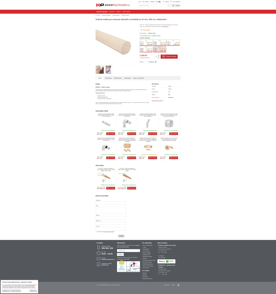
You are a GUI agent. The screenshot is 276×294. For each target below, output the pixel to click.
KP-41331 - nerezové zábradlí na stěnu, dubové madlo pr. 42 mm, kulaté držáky (127, 169)
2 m (173, 40)
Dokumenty (145, 276)
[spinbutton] (153, 56)
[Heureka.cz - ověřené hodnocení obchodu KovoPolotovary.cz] (121, 271)
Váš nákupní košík (173, 5)
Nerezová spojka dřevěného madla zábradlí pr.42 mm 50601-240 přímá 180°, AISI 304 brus (106, 115)
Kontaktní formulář (106, 264)
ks (156, 56)
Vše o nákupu (145, 1)
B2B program (126, 11)
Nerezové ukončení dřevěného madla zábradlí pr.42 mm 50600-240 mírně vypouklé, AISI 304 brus (169, 115)
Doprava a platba (147, 252)
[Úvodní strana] (113, 5)
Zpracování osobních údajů (149, 260)
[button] (158, 56)
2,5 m (146, 47)
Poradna (118, 11)
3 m (160, 47)
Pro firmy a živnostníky (148, 265)
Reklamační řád (146, 254)
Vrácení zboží (146, 267)
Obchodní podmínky (147, 256)
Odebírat (120, 254)
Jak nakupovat (146, 251)
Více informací (165, 26)
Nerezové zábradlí (106, 15)
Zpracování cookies (147, 262)
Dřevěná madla (125, 15)
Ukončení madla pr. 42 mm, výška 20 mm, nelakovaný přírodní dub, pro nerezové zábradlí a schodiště (169, 139)
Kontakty (152, 1)
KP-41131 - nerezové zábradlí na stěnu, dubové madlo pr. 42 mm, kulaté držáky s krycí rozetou (106, 169)
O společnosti (146, 249)
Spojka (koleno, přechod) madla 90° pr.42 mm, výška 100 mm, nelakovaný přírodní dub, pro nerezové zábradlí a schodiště (148, 140)
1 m (146, 40)
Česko (157, 1)
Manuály (145, 273)
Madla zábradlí (116, 15)
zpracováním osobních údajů (108, 231)
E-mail (108, 258)
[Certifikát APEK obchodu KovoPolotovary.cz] (133, 271)
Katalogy (145, 274)
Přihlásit (167, 1)
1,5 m (159, 40)
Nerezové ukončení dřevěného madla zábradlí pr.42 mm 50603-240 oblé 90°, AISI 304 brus (106, 139)
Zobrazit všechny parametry (157, 100)
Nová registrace (176, 1)
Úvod (139, 1)
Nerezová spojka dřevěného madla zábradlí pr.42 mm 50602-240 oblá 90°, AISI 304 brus (127, 115)
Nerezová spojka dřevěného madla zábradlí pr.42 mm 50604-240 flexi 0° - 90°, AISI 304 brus (148, 115)
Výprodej (111, 11)
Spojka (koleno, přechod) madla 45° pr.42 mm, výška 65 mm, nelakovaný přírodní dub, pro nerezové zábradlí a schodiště (127, 140)
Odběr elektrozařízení (148, 264)
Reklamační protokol (147, 278)
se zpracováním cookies (31, 284)
